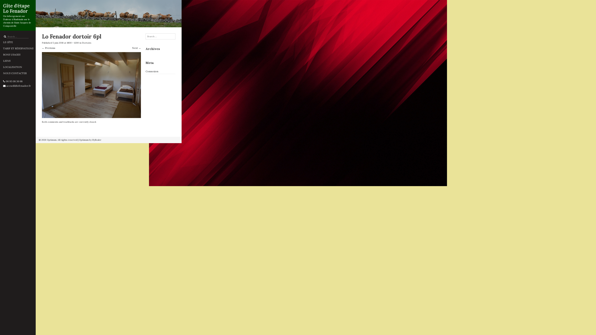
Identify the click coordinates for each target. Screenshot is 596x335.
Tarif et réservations (18, 48)
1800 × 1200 (73, 42)
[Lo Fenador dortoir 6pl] (91, 84)
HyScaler (96, 139)
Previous (48, 47)
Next (136, 47)
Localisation (12, 67)
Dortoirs (86, 42)
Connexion (152, 71)
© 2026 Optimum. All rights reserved (58, 139)
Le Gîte (8, 42)
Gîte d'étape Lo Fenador (16, 8)
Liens (7, 60)
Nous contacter (15, 73)
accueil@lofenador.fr (18, 85)
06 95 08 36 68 (14, 81)
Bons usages (11, 54)
